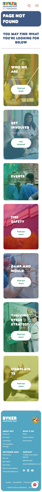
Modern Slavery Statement (17, 487)
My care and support (10, 468)
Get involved (27, 441)
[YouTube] (32, 470)
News (25, 434)
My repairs (6, 461)
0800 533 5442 (27, 460)
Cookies (8, 482)
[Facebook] (24, 470)
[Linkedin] (28, 470)
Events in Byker (28, 437)
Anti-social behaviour (10, 471)
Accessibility (17, 482)
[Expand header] (36, 5)
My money (6, 465)
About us (6, 434)
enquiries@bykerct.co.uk (32, 464)
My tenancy (7, 455)
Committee (7, 441)
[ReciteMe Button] (37, 482)
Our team (6, 437)
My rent (5, 458)
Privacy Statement (30, 482)
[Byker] (10, 5)
